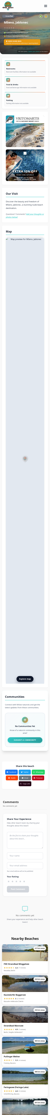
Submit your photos (34, 51)
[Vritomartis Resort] (25, 131)
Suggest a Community (25, 740)
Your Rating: (13, 876)
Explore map (25, 679)
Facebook (12, 772)
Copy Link (26, 784)
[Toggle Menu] (45, 6)
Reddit (13, 778)
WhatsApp (39, 772)
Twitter (26, 772)
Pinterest (39, 778)
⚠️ (46, 16)
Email (26, 778)
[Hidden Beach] (25, 165)
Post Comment (18, 889)
